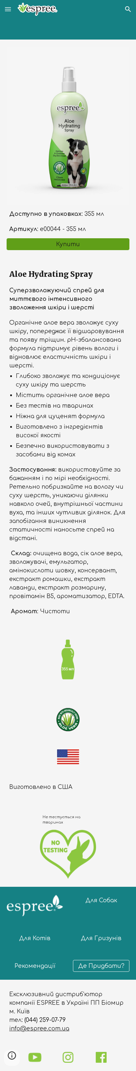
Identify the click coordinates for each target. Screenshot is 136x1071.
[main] (68, 221)
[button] (8, 9)
